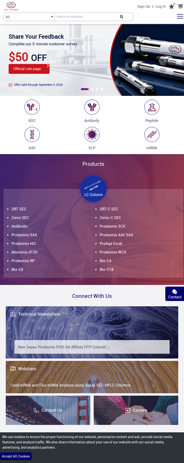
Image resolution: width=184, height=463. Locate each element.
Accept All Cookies (16, 456)
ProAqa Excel (111, 243)
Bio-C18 (107, 269)
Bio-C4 (105, 261)
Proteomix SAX (24, 235)
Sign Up (143, 6)
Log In (160, 6)
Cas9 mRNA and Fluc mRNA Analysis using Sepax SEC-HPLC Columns (70, 385)
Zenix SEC (20, 217)
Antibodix (20, 226)
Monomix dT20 (24, 252)
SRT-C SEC (109, 209)
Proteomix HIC (24, 243)
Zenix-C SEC (110, 217)
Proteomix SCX (112, 226)
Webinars (27, 368)
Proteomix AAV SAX (116, 235)
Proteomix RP (23, 261)
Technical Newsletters (39, 314)
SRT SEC (19, 209)
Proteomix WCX (113, 252)
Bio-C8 (17, 269)
